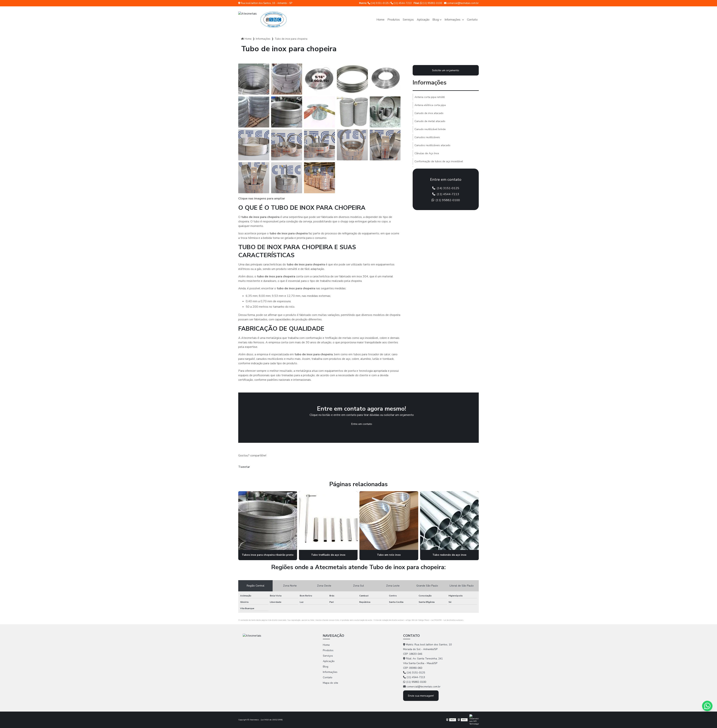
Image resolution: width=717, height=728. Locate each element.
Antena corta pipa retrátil (430, 97)
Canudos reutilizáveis (427, 137)
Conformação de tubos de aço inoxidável (439, 161)
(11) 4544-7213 (402, 3)
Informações (453, 20)
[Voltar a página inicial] (262, 19)
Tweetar (244, 467)
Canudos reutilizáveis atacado (432, 145)
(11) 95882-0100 (432, 3)
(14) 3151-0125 (379, 3)
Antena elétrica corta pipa (430, 105)
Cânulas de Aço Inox (427, 153)
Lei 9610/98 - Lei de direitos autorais (447, 620)
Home (380, 20)
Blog (435, 20)
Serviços (408, 20)
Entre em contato (361, 424)
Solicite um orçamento (445, 70)
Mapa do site (330, 683)
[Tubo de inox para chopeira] (253, 79)
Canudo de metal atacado (430, 121)
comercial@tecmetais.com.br (462, 3)
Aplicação (423, 20)
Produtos (393, 20)
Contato (472, 20)
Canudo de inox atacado (429, 113)
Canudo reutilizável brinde (430, 129)
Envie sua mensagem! (421, 696)
